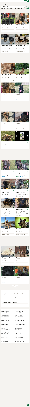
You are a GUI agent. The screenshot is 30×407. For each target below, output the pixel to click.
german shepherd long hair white (5, 329)
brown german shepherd (18, 338)
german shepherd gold (18, 333)
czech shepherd (3, 325)
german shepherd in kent (4, 321)
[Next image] (28, 18)
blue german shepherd (4, 337)
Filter (27, 6)
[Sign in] (28, 1)
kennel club (3, 328)
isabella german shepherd (18, 315)
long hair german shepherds (19, 311)
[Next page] (18, 285)
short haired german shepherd (19, 329)
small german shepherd (18, 328)
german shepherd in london (5, 312)
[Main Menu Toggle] (1, 1)
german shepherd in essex (5, 315)
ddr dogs (16, 319)
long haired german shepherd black (20, 324)
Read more (27, 8)
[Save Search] (28, 405)
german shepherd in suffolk (5, 320)
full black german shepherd (5, 341)
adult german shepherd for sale (19, 320)
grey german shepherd (4, 333)
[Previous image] (16, 18)
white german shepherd (18, 332)
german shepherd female (4, 324)
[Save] (13, 25)
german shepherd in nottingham (5, 319)
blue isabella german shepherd (19, 341)
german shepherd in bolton (5, 316)
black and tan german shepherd (5, 332)
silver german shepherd (18, 312)
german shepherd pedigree (19, 325)
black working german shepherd (19, 321)
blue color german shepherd (19, 316)
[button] (22, 18)
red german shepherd (4, 338)
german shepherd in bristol (5, 311)
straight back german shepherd (19, 337)
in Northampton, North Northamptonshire (21, 4)
